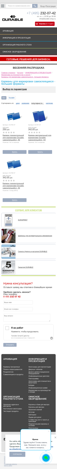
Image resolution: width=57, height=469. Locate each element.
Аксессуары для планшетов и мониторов (39, 382)
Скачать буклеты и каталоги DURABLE (32, 251)
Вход (42, 6)
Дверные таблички (35, 369)
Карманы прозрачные (11, 367)
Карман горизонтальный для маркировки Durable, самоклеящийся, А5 (13, 137)
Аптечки (31, 412)
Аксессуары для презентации (39, 367)
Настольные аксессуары (12, 409)
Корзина (42, 24)
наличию (49, 103)
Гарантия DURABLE (25, 267)
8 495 (12, 296)
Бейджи (31, 385)
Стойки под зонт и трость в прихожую (38, 420)
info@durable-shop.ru (47, 19)
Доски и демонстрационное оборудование (38, 373)
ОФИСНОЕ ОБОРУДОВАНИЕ (14, 52)
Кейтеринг (32, 415)
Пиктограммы (33, 379)
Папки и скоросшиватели (12, 369)
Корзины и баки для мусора (38, 405)
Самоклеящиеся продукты (13, 374)
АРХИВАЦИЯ (8, 31)
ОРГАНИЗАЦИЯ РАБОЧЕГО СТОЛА (17, 45)
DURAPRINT (22, 220)
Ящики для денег (34, 417)
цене (18, 103)
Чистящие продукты (11, 411)
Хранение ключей (35, 410)
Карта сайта (8, 465)
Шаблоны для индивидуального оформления (35, 236)
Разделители (8, 372)
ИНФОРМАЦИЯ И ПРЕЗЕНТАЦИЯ (16, 38)
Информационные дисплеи (38, 376)
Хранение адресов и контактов (11, 405)
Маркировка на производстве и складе (39, 391)
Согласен (17, 454)
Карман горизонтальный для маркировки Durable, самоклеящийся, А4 (13, 185)
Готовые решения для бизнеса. (28, 59)
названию (25, 103)
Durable (12, 98)
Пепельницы (33, 428)
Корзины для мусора (36, 407)
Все (4, 98)
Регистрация (51, 6)
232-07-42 (41, 13)
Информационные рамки (37, 388)
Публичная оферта (10, 464)
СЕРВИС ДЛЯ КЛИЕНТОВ (28, 210)
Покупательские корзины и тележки (38, 424)
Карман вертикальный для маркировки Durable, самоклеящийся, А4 (39, 137)
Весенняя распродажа (28, 67)
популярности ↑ (37, 103)
